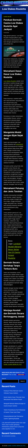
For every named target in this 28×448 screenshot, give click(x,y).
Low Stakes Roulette (10, 81)
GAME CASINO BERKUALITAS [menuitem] (13, 364)
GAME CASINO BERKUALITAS (16, 445)
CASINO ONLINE (7, 16)
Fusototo (13, 422)
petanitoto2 (19, 144)
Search (4, 378)
